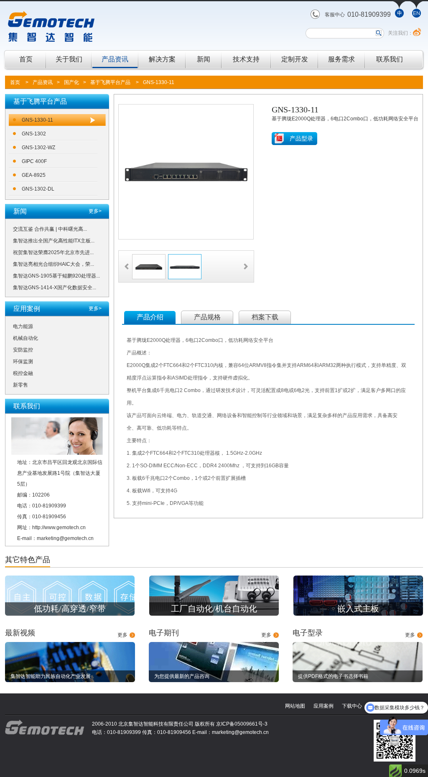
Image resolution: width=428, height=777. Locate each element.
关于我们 (69, 59)
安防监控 (23, 350)
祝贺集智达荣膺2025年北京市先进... (53, 252)
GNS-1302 (34, 134)
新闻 (203, 59)
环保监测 (23, 361)
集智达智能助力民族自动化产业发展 (50, 676)
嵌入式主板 (358, 608)
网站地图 (295, 706)
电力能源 (23, 326)
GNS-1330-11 (158, 82)
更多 (122, 635)
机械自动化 (25, 338)
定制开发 (294, 59)
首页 (26, 59)
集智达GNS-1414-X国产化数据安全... (54, 287)
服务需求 (341, 59)
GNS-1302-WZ (38, 147)
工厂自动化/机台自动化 (214, 608)
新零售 (20, 385)
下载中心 (352, 706)
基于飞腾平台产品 (110, 82)
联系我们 (389, 59)
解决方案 (162, 59)
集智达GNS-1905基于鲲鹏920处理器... (56, 276)
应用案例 (323, 706)
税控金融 (23, 373)
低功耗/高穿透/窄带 (70, 608)
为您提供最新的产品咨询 (181, 676)
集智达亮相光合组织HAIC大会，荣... (53, 264)
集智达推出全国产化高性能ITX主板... (53, 241)
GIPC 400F (34, 161)
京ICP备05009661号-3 (242, 724)
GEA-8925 (34, 175)
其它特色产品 (27, 559)
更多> (95, 211)
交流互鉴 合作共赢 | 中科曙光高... (50, 229)
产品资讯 (115, 59)
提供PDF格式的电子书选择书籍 (333, 676)
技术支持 (246, 59)
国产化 (71, 82)
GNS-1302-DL (38, 189)
